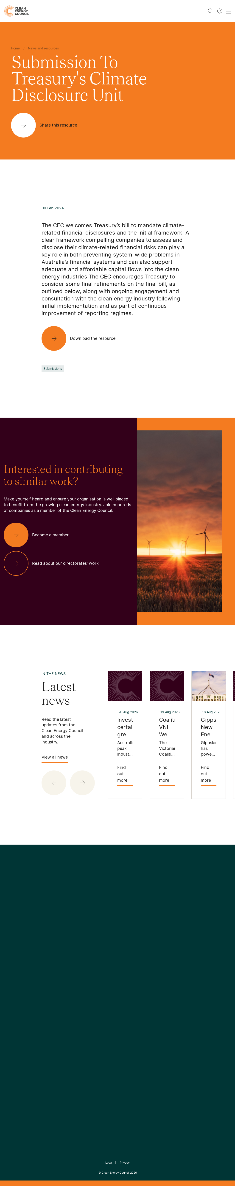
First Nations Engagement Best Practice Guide (57, 1008)
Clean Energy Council (115, 1172)
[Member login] (219, 11)
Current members (19, 986)
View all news (55, 757)
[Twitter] (119, 924)
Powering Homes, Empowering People (57, 986)
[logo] (16, 11)
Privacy (125, 1162)
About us (11, 975)
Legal (108, 1162)
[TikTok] (137, 924)
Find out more (122, 774)
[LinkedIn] (111, 924)
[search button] (210, 11)
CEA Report (52, 958)
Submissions (52, 368)
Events (85, 975)
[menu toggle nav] (228, 11)
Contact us (13, 964)
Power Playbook (56, 969)
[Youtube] (127, 924)
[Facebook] (96, 924)
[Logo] (117, 900)
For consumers (92, 986)
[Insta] (103, 924)
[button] (82, 782)
